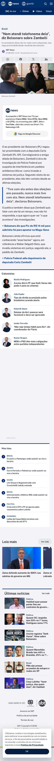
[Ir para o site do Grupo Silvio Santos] (22, 703)
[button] (21, 565)
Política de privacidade (27, 715)
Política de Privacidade (32, 745)
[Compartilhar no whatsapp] (8, 59)
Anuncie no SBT (27, 711)
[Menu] (51, 4)
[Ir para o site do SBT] (42, 703)
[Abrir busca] (45, 4)
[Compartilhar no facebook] (21, 59)
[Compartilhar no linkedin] (46, 59)
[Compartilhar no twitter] (33, 59)
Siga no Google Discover (29, 134)
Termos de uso (27, 720)
